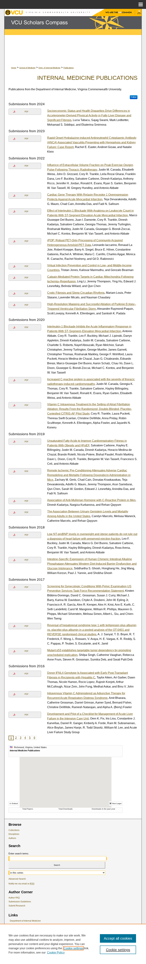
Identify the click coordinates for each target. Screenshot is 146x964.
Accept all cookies (118, 938)
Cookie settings (73, 948)
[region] (73, 944)
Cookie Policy (56, 952)
